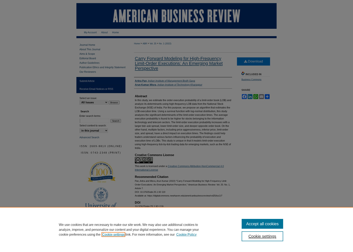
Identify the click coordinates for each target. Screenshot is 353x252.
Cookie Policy (186, 234)
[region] (176, 229)
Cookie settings (113, 234)
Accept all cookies (262, 224)
